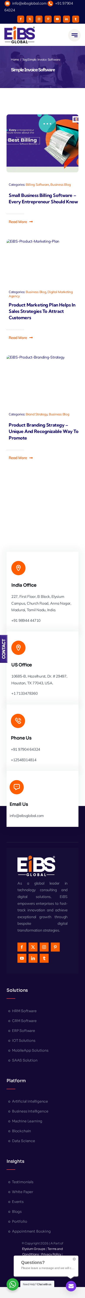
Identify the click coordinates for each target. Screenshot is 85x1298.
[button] (21, 221)
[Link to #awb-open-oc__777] (74, 35)
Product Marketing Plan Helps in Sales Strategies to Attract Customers (42, 311)
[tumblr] (75, 19)
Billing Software (37, 184)
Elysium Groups (34, 1249)
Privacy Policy (51, 1254)
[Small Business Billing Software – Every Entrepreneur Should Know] (42, 143)
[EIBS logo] (19, 34)
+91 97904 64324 (25, 749)
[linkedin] (66, 19)
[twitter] (29, 19)
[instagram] (39, 19)
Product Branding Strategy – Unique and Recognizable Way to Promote (43, 431)
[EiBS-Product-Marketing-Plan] (33, 260)
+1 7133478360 (24, 693)
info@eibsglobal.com (29, 3)
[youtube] (57, 19)
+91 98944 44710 (26, 620)
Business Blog (60, 184)
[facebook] (20, 19)
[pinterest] (48, 19)
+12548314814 (23, 759)
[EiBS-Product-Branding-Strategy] (36, 378)
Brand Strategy (36, 414)
